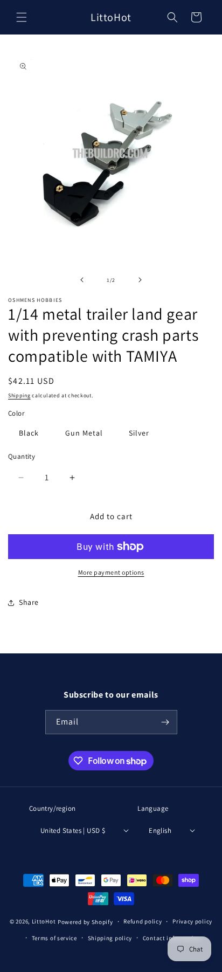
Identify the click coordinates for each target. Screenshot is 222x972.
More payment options (111, 572)
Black (29, 433)
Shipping (19, 395)
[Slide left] (82, 280)
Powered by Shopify (85, 922)
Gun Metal (84, 433)
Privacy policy (192, 921)
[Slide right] (140, 280)
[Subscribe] (165, 722)
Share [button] (29, 602)
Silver (139, 433)
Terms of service (54, 938)
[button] (21, 17)
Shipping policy (110, 938)
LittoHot (44, 922)
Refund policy (142, 921)
